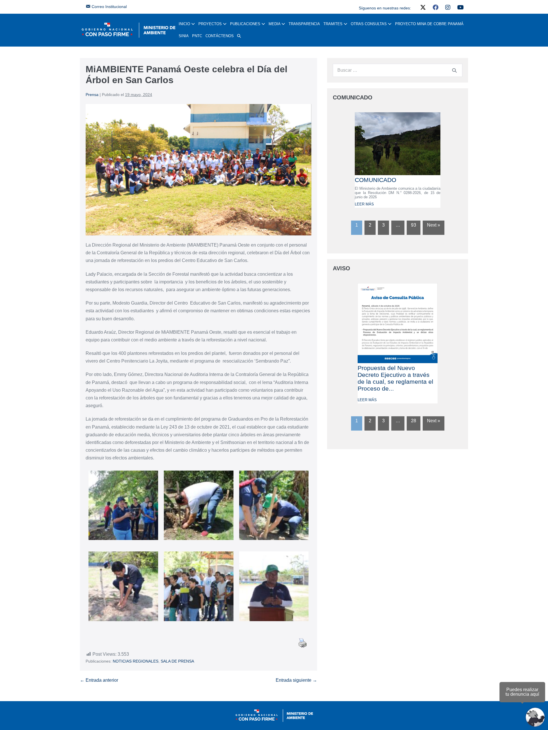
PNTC (197, 36)
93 (413, 225)
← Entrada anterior (99, 680)
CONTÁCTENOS (220, 36)
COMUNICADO (375, 180)
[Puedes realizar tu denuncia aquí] (535, 717)
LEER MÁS (364, 204)
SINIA (184, 36)
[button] (239, 36)
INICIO (185, 24)
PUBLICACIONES (245, 24)
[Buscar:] (397, 70)
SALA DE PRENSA (177, 661)
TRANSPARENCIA (304, 24)
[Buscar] (454, 70)
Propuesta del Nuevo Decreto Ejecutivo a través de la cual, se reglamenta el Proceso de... (395, 378)
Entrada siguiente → (296, 680)
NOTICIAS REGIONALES (135, 661)
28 (413, 420)
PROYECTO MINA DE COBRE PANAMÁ (429, 24)
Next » (433, 225)
